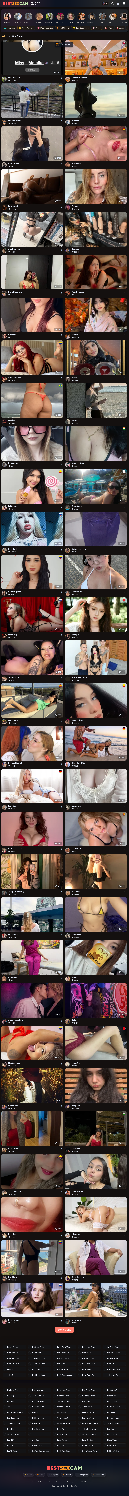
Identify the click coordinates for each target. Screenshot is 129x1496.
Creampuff (77, 592)
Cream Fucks (78, 934)
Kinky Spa (12, 977)
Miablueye (13, 934)
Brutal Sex (13, 335)
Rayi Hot (12, 1234)
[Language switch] (105, 3)
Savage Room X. (15, 763)
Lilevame (76, 1234)
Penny (74, 420)
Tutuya (75, 335)
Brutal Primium (15, 292)
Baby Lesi (76, 1106)
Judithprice (13, 677)
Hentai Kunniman (79, 78)
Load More (64, 1330)
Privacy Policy (72, 1482)
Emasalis (76, 206)
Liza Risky (12, 635)
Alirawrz (75, 377)
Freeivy (11, 420)
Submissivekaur (79, 549)
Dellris (75, 1020)
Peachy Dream (78, 292)
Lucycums (13, 720)
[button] (64, 44)
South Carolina (15, 849)
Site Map (84, 1482)
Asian (121, 28)
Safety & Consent (39, 1482)
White (98, 28)
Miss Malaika (14, 78)
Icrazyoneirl (13, 206)
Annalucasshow (15, 1020)
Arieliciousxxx (14, 377)
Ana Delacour (14, 249)
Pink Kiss (76, 891)
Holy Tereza (13, 1320)
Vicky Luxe (76, 1320)
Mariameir (76, 849)
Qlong (74, 977)
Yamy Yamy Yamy (16, 891)
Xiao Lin (75, 120)
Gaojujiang (76, 806)
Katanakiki (13, 1148)
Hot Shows (64, 28)
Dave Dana (13, 1106)
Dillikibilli (76, 1148)
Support (94, 1482)
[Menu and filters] (124, 3)
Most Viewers (27, 28)
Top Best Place (82, 28)
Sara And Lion (14, 1191)
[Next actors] (125, 16)
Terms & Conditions (56, 1482)
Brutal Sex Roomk (80, 677)
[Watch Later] (118, 3)
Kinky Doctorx (78, 1277)
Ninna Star (76, 1063)
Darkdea (75, 249)
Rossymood (13, 463)
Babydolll (12, 549)
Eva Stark (12, 1277)
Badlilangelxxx (14, 592)
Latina (110, 28)
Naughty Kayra (78, 463)
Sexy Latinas (77, 720)
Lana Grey (12, 806)
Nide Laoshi (13, 163)
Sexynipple (77, 506)
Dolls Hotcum (78, 1191)
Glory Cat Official (79, 763)
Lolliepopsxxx (14, 506)
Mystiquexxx (14, 1063)
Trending (11, 28)
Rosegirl (75, 635)
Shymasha (76, 163)
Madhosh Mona (15, 120)
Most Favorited (46, 28)
